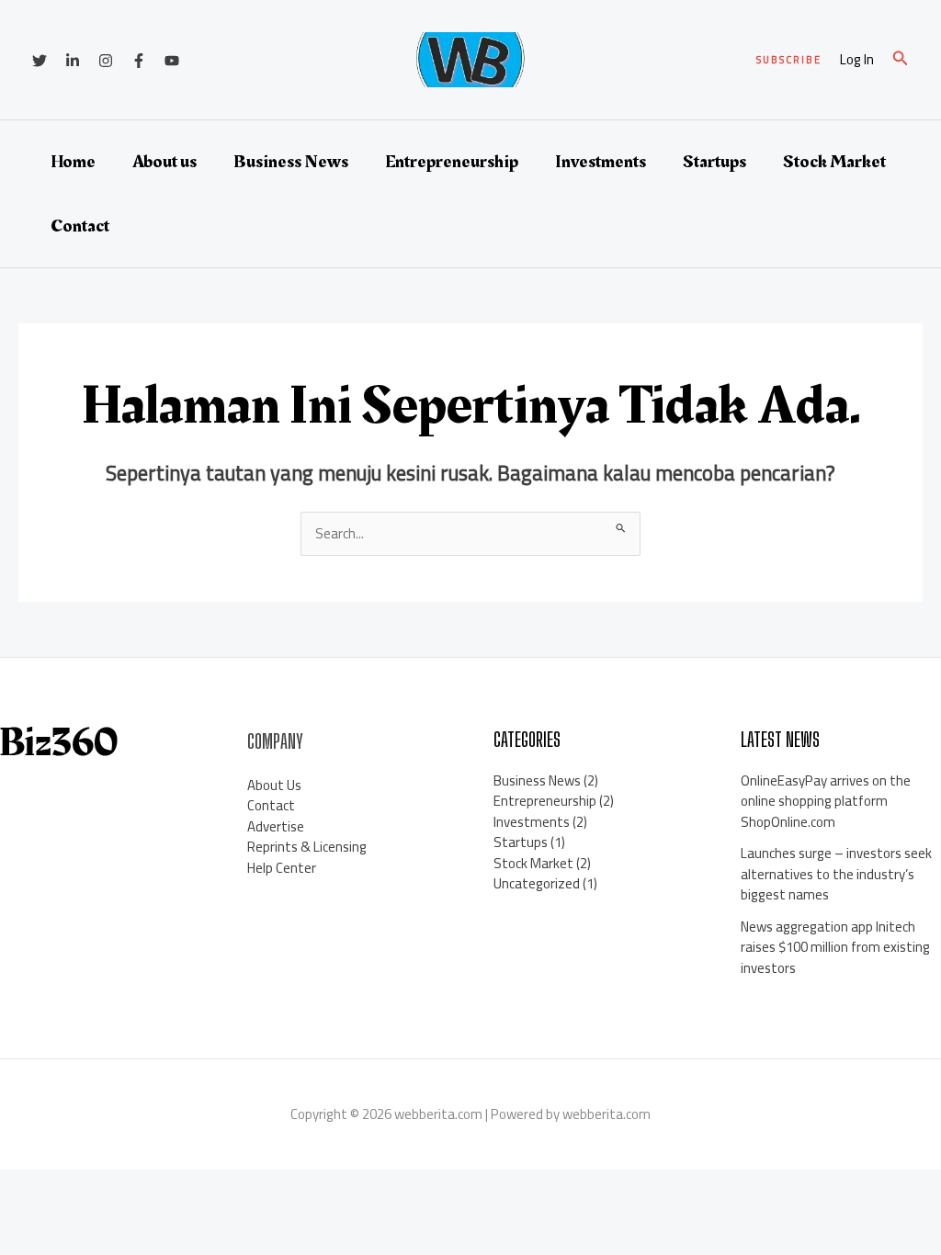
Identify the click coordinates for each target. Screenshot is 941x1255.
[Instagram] (105, 60)
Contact (80, 226)
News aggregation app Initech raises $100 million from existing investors (835, 947)
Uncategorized (536, 883)
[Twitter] (39, 60)
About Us (274, 785)
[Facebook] (138, 60)
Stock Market (834, 161)
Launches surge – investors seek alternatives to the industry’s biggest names (836, 874)
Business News (290, 161)
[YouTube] (171, 60)
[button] (789, 60)
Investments (600, 161)
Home (73, 161)
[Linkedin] (72, 60)
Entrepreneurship (451, 161)
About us (164, 161)
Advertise (275, 826)
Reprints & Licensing (307, 846)
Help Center (281, 867)
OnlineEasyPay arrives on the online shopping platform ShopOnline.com (826, 801)
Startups (714, 161)
